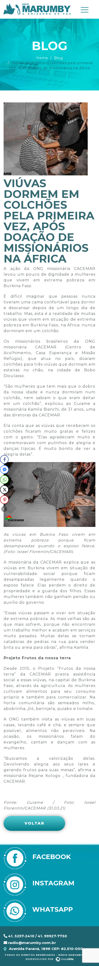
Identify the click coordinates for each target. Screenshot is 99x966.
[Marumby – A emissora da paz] (37, 8)
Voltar (34, 823)
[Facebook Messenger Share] (4, 469)
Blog (58, 58)
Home (42, 58)
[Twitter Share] (4, 489)
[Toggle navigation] (86, 9)
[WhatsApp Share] (4, 479)
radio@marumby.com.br (31, 942)
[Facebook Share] (4, 459)
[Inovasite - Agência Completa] (50, 959)
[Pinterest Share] (4, 499)
